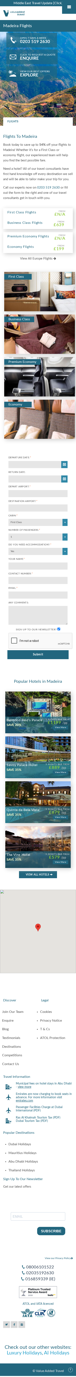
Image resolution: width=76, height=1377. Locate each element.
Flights (12, 121)
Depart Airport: (19, 486)
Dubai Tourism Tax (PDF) (32, 1121)
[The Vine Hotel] (38, 838)
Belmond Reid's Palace (24, 720)
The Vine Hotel (18, 854)
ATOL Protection (52, 1038)
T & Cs (45, 1029)
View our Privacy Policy (58, 1258)
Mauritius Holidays (22, 1153)
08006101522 (40, 1267)
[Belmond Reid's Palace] (38, 704)
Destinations (11, 1046)
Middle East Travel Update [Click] (38, 3)
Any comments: (18, 603)
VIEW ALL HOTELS (38, 874)
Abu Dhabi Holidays (23, 1161)
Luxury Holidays (24, 1352)
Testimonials (11, 1038)
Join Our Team (12, 1011)
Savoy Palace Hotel (22, 765)
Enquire (8, 1020)
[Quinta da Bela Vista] (38, 793)
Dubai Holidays (19, 1144)
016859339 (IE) (40, 1279)
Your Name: (16, 559)
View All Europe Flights (36, 258)
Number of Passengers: (24, 530)
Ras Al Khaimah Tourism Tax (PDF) (38, 1117)
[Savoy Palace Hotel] (38, 748)
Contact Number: (20, 574)
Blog (5, 1029)
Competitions (12, 1055)
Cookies (46, 1011)
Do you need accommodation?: (29, 544)
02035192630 (40, 1273)
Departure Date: (19, 457)
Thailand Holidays (21, 1170)
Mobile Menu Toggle (69, 7)
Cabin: (13, 515)
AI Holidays (56, 1352)
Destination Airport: (22, 501)
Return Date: (17, 472)
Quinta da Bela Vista (23, 810)
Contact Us (10, 1064)
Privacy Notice (51, 1020)
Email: (13, 588)
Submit (38, 654)
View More (60, 727)
